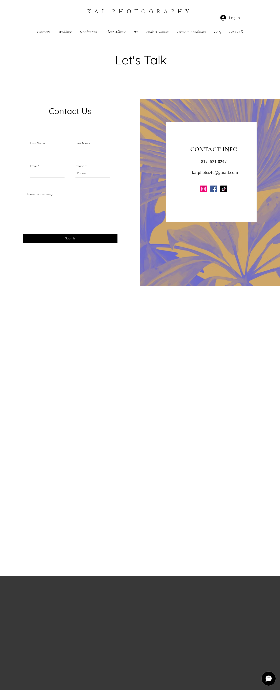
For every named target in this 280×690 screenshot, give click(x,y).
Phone (80, 165)
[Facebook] (213, 189)
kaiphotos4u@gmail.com (215, 172)
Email (33, 165)
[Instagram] (203, 189)
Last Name (83, 143)
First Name (37, 143)
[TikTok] (223, 189)
